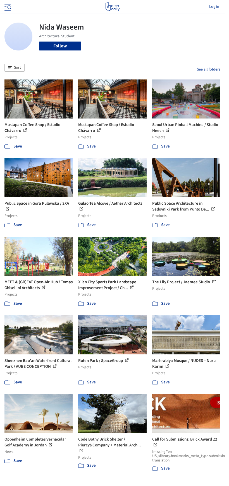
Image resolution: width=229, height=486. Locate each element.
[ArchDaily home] (112, 6)
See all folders (208, 69)
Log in (214, 7)
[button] (14, 68)
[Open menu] (7, 7)
